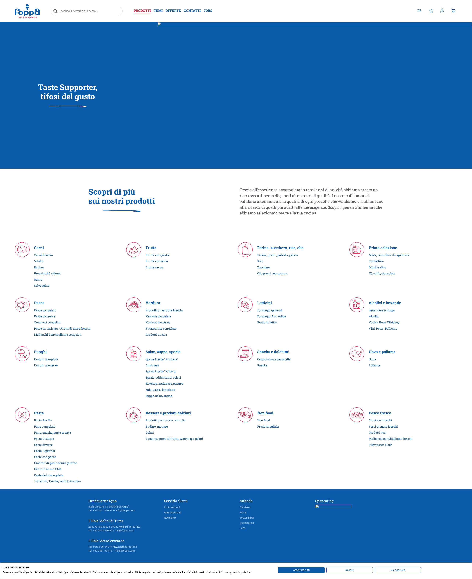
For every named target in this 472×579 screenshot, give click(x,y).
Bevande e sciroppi (382, 310)
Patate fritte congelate (161, 328)
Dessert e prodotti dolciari (168, 413)
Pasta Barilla (43, 420)
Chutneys (152, 365)
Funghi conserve (46, 365)
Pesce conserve (44, 316)
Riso (260, 261)
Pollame (374, 365)
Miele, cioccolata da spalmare (389, 255)
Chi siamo (245, 507)
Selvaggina (41, 285)
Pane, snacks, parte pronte (52, 432)
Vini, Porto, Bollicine (383, 328)
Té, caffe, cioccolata (382, 273)
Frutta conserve (157, 261)
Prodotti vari (377, 432)
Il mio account (172, 507)
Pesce (39, 302)
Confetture (376, 261)
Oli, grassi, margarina (272, 273)
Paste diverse (43, 445)
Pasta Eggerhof (44, 451)
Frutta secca (154, 267)
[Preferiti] (431, 10)
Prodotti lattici (267, 322)
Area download (172, 512)
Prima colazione (383, 247)
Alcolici (374, 316)
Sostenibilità (247, 517)
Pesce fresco (380, 413)
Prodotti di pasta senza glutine (55, 463)
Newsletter (170, 517)
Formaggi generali (270, 310)
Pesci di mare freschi (383, 426)
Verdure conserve (158, 322)
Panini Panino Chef (47, 469)
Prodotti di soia (156, 334)
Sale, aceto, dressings (160, 389)
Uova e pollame (382, 351)
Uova (372, 359)
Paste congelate (45, 457)
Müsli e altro (377, 267)
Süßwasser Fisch (380, 445)
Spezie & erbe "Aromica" (162, 359)
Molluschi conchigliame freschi (390, 438)
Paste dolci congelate (48, 475)
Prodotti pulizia (268, 426)
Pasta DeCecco (44, 438)
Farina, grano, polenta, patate (277, 255)
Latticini (264, 302)
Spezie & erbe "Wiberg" (161, 371)
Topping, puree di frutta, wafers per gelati (174, 438)
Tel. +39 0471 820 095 (101, 510)
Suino (38, 279)
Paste (39, 413)
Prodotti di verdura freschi (164, 310)
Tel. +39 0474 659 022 (101, 530)
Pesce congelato (45, 310)
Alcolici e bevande (385, 302)
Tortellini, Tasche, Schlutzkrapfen (57, 481)
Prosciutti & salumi (47, 273)
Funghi (40, 351)
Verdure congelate (158, 316)
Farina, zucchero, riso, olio (280, 247)
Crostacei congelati (47, 322)
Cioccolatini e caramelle (273, 359)
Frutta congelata (157, 255)
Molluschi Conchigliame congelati (57, 334)
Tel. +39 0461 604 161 (101, 550)
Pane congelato (44, 426)
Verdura (153, 302)
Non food (265, 413)
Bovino (39, 267)
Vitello (38, 261)
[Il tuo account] (442, 10)
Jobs (242, 527)
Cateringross (247, 522)
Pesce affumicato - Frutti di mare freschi (62, 328)
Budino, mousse (157, 426)
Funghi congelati (46, 359)
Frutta (151, 247)
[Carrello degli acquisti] (453, 10)
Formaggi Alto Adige (271, 316)
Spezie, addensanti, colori (163, 377)
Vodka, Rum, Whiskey (384, 322)
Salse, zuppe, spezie (163, 351)
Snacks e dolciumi (273, 351)
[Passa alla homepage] (27, 11)
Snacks (262, 365)
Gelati (150, 432)
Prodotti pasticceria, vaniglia (166, 420)
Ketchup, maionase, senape (164, 383)
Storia (243, 512)
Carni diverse (43, 255)
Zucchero (263, 267)
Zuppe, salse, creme (159, 396)
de (419, 10)
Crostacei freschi (380, 420)
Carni (39, 247)
